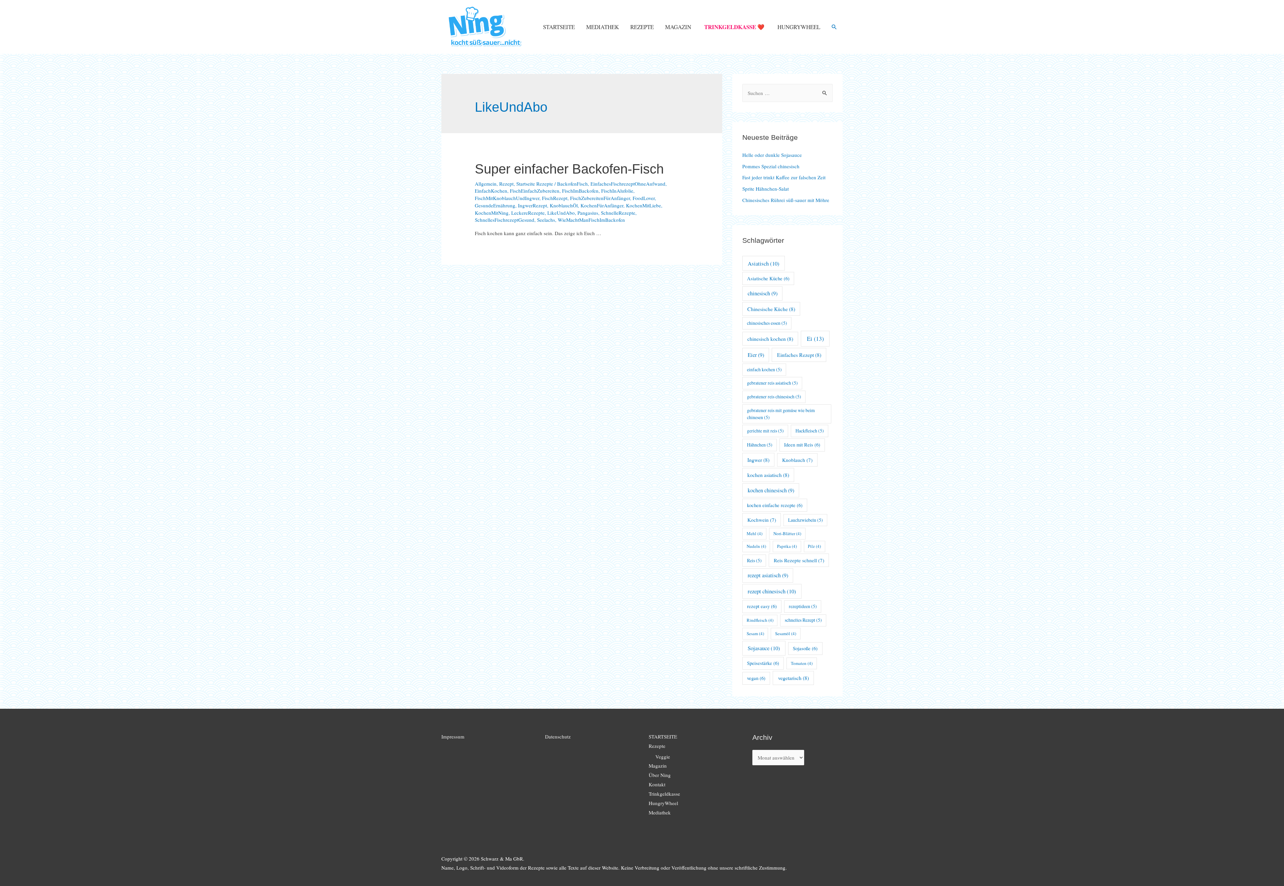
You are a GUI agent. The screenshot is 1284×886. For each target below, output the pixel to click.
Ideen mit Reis (802, 444)
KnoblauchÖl (564, 205)
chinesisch (762, 293)
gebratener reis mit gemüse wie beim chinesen (781, 413)
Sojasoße (805, 648)
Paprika (787, 546)
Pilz (814, 546)
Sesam (755, 633)
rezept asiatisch (768, 575)
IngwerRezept (532, 205)
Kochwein (761, 519)
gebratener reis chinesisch (774, 396)
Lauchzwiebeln (805, 520)
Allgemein (486, 183)
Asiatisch (763, 263)
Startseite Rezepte (534, 183)
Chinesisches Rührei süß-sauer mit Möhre (785, 200)
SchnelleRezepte (618, 212)
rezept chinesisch (772, 591)
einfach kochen (764, 369)
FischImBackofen (580, 190)
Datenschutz (558, 736)
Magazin (678, 27)
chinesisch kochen (770, 338)
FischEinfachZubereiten (534, 190)
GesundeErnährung (495, 205)
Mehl (754, 533)
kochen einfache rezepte (774, 505)
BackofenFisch (572, 183)
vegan (756, 678)
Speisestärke (763, 663)
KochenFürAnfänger (601, 205)
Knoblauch (797, 460)
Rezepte (642, 27)
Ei (815, 338)
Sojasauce (764, 648)
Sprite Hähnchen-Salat (765, 188)
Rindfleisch (760, 620)
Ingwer (758, 459)
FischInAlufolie (617, 190)
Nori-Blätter (787, 533)
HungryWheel (798, 27)
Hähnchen (759, 444)
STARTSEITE (559, 27)
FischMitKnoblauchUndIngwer (507, 198)
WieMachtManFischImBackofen (591, 219)
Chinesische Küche (771, 308)
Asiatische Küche (768, 278)
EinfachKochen (491, 190)
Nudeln (756, 546)
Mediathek (602, 27)
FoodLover (644, 198)
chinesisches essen (767, 323)
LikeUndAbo (561, 212)
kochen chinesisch (771, 490)
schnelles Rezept (803, 620)
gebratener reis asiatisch (772, 383)
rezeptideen (803, 606)
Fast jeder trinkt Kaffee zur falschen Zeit (784, 177)
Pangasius (587, 212)
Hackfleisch (809, 430)
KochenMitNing (492, 212)
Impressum (452, 736)
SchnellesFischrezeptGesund (504, 219)
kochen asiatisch (768, 474)
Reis (754, 560)
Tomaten (802, 663)
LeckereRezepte (528, 212)
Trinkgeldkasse (664, 793)
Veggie (662, 756)
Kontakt (657, 784)
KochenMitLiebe (643, 205)
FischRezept (554, 198)
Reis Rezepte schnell (799, 560)
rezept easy (762, 606)
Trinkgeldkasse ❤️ (734, 27)
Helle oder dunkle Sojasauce (772, 155)
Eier (756, 355)
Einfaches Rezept (799, 354)
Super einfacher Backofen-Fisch (569, 169)
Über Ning (660, 775)
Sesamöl (785, 633)
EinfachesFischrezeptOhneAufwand (628, 183)
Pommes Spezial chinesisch (770, 166)
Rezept (506, 183)
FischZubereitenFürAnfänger (600, 198)
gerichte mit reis (765, 430)
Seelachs (546, 219)
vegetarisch (793, 677)
